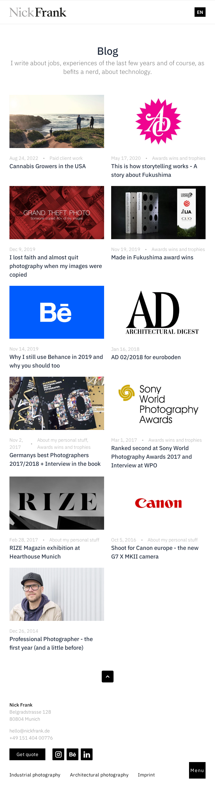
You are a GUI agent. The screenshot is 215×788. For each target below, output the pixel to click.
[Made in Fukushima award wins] (158, 212)
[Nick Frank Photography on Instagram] (58, 754)
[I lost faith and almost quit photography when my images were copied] (56, 212)
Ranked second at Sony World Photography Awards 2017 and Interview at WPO (151, 456)
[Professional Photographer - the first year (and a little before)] (56, 594)
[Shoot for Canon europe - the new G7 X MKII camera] (158, 503)
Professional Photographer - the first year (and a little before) (51, 643)
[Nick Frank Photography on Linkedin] (87, 754)
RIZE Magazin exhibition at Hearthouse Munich (44, 552)
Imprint (146, 775)
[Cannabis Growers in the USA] (56, 121)
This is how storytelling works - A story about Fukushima (154, 170)
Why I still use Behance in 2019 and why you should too (56, 361)
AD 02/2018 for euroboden (146, 357)
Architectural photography (99, 775)
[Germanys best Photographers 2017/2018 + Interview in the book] (56, 403)
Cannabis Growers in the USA (47, 166)
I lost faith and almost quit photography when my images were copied (55, 265)
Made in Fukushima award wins (152, 257)
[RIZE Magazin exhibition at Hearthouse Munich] (56, 503)
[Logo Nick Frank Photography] (37, 12)
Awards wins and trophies (179, 158)
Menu (197, 770)
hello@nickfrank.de (29, 731)
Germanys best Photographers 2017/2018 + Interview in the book (55, 459)
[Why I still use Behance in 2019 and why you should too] (56, 312)
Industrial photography (35, 775)
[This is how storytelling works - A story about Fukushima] (158, 121)
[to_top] (108, 676)
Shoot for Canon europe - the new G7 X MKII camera (154, 552)
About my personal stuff (62, 440)
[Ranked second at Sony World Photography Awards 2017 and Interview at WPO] (158, 403)
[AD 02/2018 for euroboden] (158, 312)
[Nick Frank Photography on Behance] (72, 754)
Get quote (27, 754)
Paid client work (66, 158)
